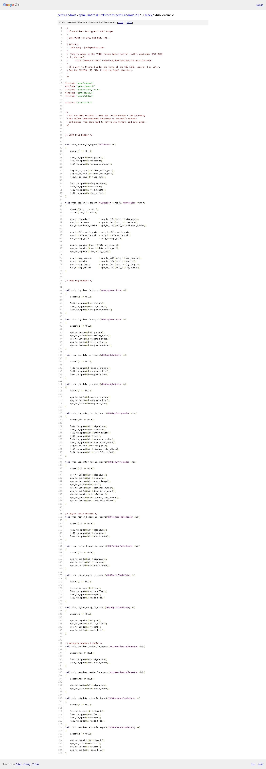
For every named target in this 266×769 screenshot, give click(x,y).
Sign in (259, 4)
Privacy (26, 764)
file (120, 22)
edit (129, 22)
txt (253, 764)
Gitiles (19, 764)
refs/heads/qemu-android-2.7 (119, 15)
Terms (35, 764)
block (148, 15)
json (260, 764)
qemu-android (67, 15)
